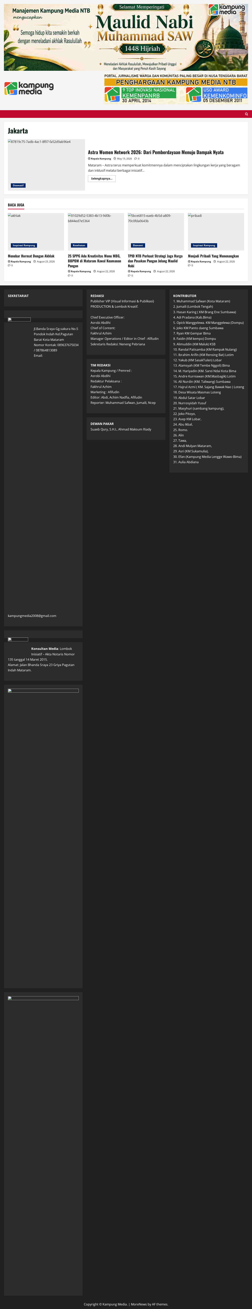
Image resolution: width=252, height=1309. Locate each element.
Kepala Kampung (101, 158)
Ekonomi (138, 245)
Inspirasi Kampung (24, 245)
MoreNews (139, 1304)
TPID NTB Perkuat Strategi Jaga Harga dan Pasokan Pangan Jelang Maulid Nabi (155, 260)
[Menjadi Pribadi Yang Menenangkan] (216, 232)
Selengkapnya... (103, 179)
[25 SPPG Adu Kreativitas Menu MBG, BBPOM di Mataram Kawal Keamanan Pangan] (96, 232)
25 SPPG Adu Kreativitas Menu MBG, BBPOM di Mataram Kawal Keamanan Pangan (94, 260)
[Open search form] (246, 114)
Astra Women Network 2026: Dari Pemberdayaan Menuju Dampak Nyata (46, 165)
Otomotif (18, 185)
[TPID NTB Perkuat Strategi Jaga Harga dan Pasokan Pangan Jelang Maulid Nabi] (156, 232)
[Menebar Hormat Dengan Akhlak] (36, 232)
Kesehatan (79, 245)
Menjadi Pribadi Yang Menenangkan (213, 255)
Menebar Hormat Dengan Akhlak (31, 255)
